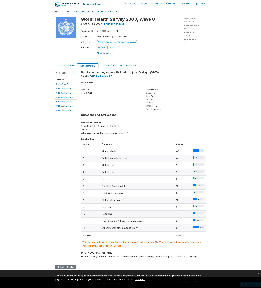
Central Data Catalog (70, 11)
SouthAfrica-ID (62, 84)
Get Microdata (115, 24)
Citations (170, 4)
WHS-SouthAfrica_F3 (65, 93)
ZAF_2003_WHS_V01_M (96, 11)
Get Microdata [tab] (129, 66)
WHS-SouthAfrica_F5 (65, 102)
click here (140, 279)
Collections (156, 4)
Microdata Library (93, 4)
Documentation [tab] (108, 66)
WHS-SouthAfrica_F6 (65, 106)
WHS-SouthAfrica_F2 (65, 88)
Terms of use (185, 4)
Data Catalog (130, 4)
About (144, 4)
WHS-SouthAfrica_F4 (65, 97)
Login (202, 4)
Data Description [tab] (88, 66)
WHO (83, 11)
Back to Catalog (66, 267)
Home (57, 11)
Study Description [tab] (66, 66)
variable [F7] (113, 11)
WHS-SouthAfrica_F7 (65, 110)
